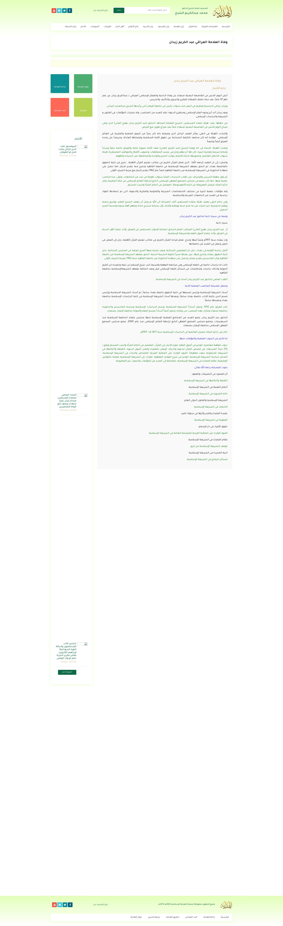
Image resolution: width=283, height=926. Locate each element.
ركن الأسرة (148, 27)
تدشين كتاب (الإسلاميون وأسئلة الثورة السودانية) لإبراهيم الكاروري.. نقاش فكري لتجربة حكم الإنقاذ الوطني (66, 651)
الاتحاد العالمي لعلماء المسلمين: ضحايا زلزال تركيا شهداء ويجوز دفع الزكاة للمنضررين (66, 401)
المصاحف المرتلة (209, 27)
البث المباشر (191, 917)
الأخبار (83, 27)
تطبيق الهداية (172, 917)
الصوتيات (94, 27)
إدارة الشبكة (70, 27)
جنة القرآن (192, 27)
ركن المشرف (163, 27)
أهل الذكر (120, 27)
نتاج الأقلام (133, 27)
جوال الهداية (136, 917)
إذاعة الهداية (209, 917)
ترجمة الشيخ (154, 917)
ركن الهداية (179, 27)
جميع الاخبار (67, 672)
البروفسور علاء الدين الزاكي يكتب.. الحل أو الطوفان (66, 149)
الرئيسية (226, 27)
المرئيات (107, 27)
